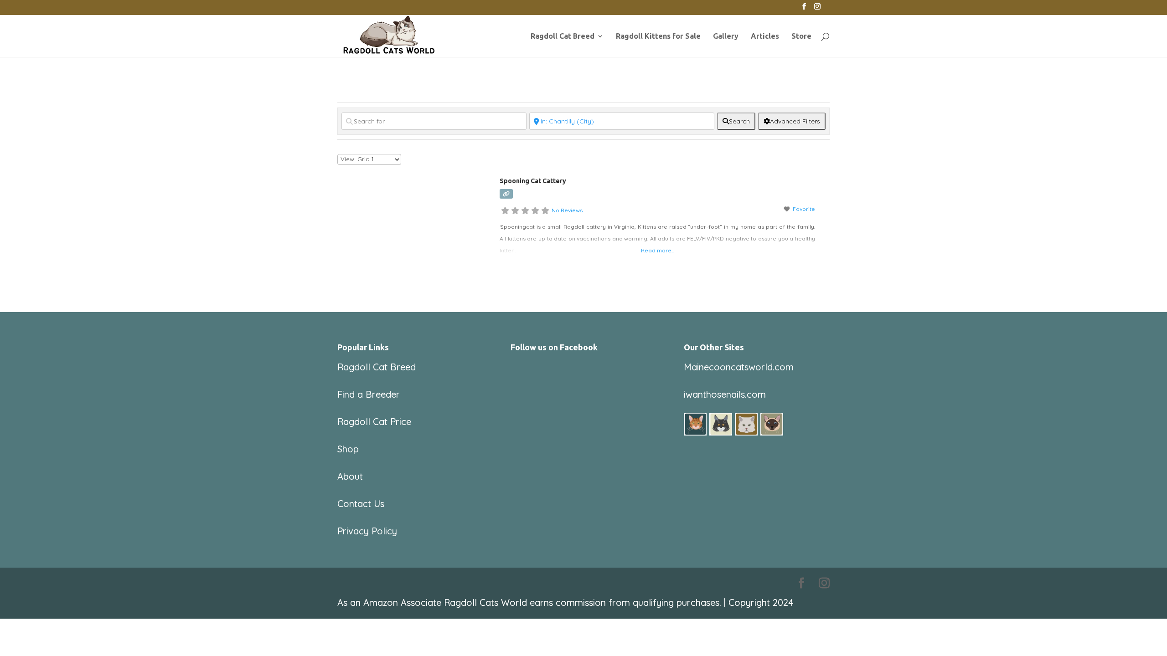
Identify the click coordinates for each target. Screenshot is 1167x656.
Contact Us (360, 503)
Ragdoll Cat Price (374, 421)
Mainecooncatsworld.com (739, 367)
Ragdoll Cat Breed (562, 36)
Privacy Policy (367, 531)
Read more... (657, 250)
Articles (765, 36)
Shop (348, 449)
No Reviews (567, 210)
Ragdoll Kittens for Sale (658, 36)
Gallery (725, 36)
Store (801, 36)
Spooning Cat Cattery (533, 180)
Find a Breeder (368, 394)
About (350, 476)
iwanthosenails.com (725, 394)
